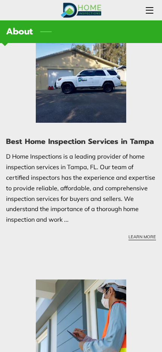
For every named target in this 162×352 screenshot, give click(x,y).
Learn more (142, 236)
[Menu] (149, 10)
